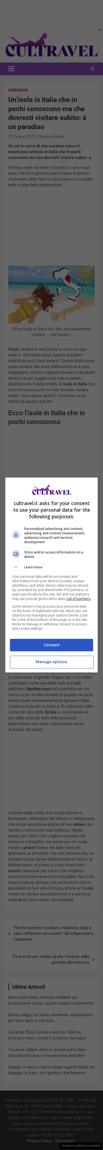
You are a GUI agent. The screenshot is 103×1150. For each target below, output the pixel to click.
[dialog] (51, 575)
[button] (51, 567)
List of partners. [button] (78, 598)
